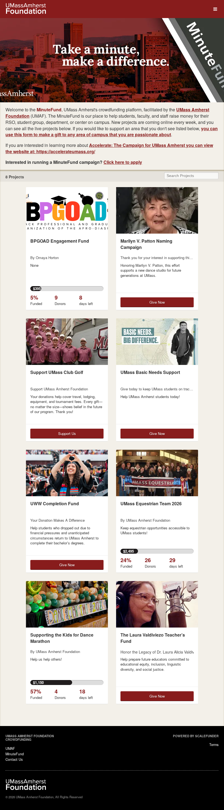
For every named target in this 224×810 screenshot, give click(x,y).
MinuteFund (14, 753)
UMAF (10, 748)
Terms (214, 744)
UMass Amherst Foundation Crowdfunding (29, 738)
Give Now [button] (157, 302)
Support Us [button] (67, 433)
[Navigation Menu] (215, 9)
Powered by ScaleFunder (196, 736)
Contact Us (14, 759)
